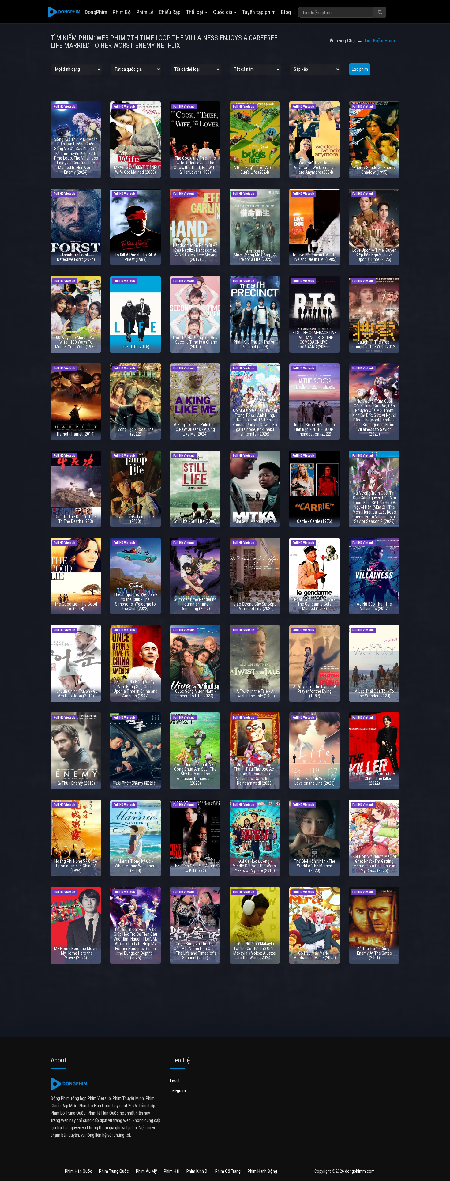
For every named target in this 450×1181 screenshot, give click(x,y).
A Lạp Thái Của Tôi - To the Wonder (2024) (374, 693)
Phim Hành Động (262, 1171)
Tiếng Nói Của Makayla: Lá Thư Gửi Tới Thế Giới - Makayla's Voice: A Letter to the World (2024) (254, 950)
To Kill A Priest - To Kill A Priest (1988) (135, 257)
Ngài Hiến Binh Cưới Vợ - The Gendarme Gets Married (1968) (314, 604)
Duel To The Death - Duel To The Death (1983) (76, 519)
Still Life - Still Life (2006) (195, 521)
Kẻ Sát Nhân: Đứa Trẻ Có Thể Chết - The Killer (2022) (374, 779)
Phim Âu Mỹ (146, 1171)
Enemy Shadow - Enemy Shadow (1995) (374, 170)
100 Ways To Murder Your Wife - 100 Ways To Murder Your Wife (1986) (76, 342)
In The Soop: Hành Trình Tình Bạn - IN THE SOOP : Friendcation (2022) (314, 429)
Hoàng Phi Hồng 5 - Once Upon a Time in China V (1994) (75, 866)
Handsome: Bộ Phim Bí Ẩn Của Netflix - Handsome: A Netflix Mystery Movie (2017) (195, 252)
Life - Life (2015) (135, 346)
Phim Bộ (122, 12)
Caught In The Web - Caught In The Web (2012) (374, 344)
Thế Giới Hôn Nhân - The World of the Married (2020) (314, 866)
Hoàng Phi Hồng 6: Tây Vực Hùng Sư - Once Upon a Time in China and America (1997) (135, 688)
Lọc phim (360, 69)
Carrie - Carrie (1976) (314, 521)
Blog (286, 12)
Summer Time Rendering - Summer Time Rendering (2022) (195, 604)
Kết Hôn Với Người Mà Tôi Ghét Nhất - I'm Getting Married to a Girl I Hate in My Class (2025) (374, 863)
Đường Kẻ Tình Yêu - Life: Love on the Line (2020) (314, 781)
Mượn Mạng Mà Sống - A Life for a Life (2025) (255, 257)
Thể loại (195, 12)
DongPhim (96, 12)
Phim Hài (171, 1171)
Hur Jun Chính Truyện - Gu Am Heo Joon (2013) (76, 693)
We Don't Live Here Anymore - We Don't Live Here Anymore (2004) (315, 167)
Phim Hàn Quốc (78, 1171)
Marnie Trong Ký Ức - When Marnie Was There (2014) (135, 866)
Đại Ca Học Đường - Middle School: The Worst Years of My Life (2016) (255, 866)
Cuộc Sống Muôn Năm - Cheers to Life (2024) (195, 693)
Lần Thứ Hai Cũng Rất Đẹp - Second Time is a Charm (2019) (195, 342)
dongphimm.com (360, 1171)
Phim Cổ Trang (228, 1171)
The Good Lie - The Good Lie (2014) (75, 606)
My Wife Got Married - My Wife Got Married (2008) (135, 170)
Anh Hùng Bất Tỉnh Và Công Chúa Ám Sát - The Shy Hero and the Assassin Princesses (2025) (195, 774)
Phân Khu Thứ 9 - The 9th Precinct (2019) (255, 344)
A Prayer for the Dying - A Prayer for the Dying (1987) (314, 691)
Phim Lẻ (144, 12)
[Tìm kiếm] (379, 12)
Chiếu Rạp (170, 12)
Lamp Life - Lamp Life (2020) (135, 519)
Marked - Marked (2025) (255, 521)
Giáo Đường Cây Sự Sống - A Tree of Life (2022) (254, 606)
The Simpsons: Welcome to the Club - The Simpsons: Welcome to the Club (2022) (135, 601)
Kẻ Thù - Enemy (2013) (76, 783)
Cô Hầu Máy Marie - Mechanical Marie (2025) (315, 955)
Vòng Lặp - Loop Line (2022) (136, 431)
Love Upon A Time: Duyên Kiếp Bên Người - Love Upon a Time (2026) (374, 255)
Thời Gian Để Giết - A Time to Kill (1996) (195, 868)
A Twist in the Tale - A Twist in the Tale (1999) (255, 693)
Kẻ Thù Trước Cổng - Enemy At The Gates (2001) (374, 953)
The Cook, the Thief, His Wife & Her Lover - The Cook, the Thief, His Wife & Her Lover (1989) (195, 165)
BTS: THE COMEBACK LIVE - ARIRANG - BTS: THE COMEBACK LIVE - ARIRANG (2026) (315, 339)
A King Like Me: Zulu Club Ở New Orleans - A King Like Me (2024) (195, 429)
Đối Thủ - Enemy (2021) (135, 783)
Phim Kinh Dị (197, 1171)
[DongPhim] (64, 12)
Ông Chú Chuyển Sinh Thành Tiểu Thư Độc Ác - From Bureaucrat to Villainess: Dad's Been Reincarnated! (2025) (255, 774)
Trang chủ (345, 40)
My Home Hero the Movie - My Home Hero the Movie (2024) (75, 953)
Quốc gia (223, 12)
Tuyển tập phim (259, 12)
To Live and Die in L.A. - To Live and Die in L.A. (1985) (314, 257)
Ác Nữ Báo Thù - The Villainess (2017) (374, 606)
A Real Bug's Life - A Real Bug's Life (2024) (254, 170)
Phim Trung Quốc (114, 1171)
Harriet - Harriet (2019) (76, 434)
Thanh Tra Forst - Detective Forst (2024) (76, 257)
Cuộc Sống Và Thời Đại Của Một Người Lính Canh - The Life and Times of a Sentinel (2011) (195, 950)
